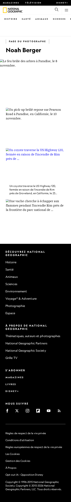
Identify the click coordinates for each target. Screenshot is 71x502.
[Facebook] (8, 412)
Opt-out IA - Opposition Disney (24, 474)
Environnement (16, 291)
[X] (18, 412)
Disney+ (62, 3)
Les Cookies (12, 453)
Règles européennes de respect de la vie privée (33, 447)
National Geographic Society (25, 350)
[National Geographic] (5, 10)
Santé (26, 19)
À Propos (10, 467)
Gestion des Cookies (17, 460)
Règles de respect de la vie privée (25, 433)
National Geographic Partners (26, 343)
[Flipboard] (39, 412)
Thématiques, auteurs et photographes (32, 336)
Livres (10, 384)
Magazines (11, 3)
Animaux (42, 19)
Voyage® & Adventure (21, 298)
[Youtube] (50, 412)
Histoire (10, 19)
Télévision (33, 3)
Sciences (59, 19)
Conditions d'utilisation (19, 440)
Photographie (15, 306)
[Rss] (60, 412)
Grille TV (11, 358)
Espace (10, 313)
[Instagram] (29, 412)
